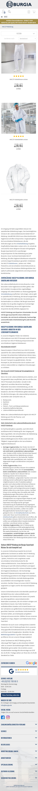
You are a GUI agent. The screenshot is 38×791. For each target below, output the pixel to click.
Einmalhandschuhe (22, 513)
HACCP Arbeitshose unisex (19, 79)
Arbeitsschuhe (8, 517)
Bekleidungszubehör (8, 634)
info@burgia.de (6, 705)
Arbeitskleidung (22, 244)
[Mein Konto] (3, 12)
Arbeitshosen (13, 263)
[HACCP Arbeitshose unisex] (18, 58)
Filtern (19, 33)
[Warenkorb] (34, 12)
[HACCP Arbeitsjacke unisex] (18, 178)
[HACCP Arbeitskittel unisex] (18, 118)
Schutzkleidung (6, 294)
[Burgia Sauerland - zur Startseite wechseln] (19, 4)
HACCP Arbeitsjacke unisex (19, 200)
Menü (5, 17)
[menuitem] (8, 12)
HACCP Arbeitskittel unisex (19, 139)
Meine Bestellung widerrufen (10, 695)
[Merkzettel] (29, 12)
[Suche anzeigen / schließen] (9, 12)
